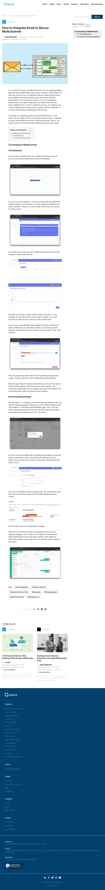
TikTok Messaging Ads (12, 769)
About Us (8, 803)
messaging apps (50, 592)
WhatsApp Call (9, 733)
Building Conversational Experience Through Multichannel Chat (52, 658)
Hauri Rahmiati (11, 37)
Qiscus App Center (11, 722)
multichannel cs (33, 597)
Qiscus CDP (9, 753)
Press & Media (9, 810)
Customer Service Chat (19, 592)
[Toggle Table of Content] (29, 130)
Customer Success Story (13, 784)
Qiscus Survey (9, 736)
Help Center (9, 825)
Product (4, 15)
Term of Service (58, 882)
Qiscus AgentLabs (11, 712)
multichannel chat (16, 597)
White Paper (9, 791)
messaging (36, 592)
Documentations (10, 829)
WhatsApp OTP (10, 750)
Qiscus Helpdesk (10, 743)
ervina (7, 662)
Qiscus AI (8, 726)
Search (97, 17)
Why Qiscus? (9, 781)
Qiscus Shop (9, 719)
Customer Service (39, 587)
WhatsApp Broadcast (12, 715)
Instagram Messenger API (13, 757)
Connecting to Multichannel (21, 133)
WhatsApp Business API (12, 739)
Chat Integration (21, 587)
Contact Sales (9, 822)
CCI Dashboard (18, 135)
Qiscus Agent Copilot (12, 729)
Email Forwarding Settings (22, 138)
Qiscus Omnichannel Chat (13, 708)
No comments (9, 670)
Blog (6, 788)
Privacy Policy (46, 882)
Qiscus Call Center (11, 746)
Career (7, 807)
